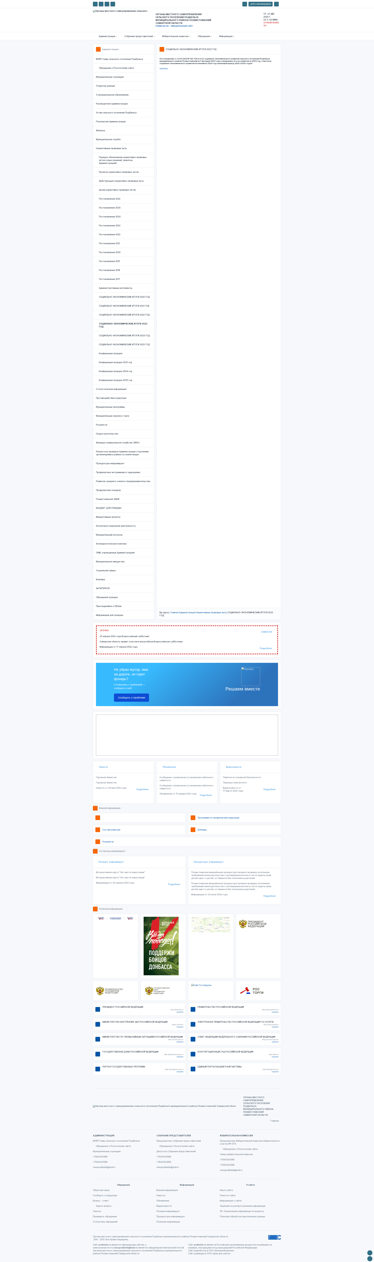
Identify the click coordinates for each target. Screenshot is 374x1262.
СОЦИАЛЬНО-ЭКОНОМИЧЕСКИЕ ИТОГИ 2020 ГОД (124, 297)
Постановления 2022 (109, 234)
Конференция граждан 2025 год (115, 380)
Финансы (100, 130)
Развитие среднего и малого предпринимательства (123, 481)
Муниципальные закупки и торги (112, 416)
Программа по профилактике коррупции (218, 817)
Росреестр (101, 424)
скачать (164, 68)
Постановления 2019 (109, 261)
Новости (103, 767)
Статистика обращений (105, 1221)
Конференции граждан (110, 353)
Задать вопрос (103, 1206)
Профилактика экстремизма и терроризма (118, 472)
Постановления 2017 (109, 279)
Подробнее (266, 648)
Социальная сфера (106, 570)
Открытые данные (105, 86)
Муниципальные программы (110, 407)
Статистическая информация (111, 389)
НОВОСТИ (266, 632)
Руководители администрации (112, 103)
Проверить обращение (105, 1216)
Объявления (169, 767)
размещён (199, 1253)
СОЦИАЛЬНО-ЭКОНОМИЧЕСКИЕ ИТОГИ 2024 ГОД (124, 335)
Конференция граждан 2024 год (115, 371)
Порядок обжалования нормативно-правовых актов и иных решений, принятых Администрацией (123, 160)
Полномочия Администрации (111, 121)
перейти (179, 1012)
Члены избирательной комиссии (236, 1154)
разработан (200, 1250)
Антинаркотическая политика (111, 543)
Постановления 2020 (110, 252)
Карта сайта (226, 1190)
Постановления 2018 (109, 270)
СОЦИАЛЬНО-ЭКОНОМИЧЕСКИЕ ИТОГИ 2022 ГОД (124, 314)
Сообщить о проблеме (131, 697)
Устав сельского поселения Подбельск (116, 112)
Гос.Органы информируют (112, 851)
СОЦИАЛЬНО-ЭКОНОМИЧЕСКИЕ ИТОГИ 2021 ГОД (124, 306)
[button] (106, 36)
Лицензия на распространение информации (242, 1206)
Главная (174, 612)
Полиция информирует (111, 862)
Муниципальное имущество (110, 561)
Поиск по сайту (228, 1195)
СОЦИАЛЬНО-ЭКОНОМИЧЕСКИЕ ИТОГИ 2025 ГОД (124, 344)
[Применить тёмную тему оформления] (112, 4)
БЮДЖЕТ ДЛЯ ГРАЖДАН (108, 508)
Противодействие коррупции (111, 398)
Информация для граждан (109, 615)
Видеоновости (233, 767)
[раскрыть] (244, 4)
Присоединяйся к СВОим (108, 606)
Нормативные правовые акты (111, 148)
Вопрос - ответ (101, 1200)
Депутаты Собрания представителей (176, 1151)
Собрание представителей (173, 1135)
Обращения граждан (107, 597)
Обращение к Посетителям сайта (116, 68)
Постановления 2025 (110, 207)
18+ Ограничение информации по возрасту (242, 1211)
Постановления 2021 (109, 243)
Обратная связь (101, 1190)
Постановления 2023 (109, 225)
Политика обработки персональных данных (242, 1216)
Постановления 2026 (109, 198)
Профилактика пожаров (108, 490)
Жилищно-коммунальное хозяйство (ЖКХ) (118, 442)
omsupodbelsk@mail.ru (104, 1167)
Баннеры (100, 579)
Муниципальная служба (108, 139)
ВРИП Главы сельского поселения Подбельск (119, 59)
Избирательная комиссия (236, 1135)
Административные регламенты (115, 288)
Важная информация (109, 808)
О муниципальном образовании (112, 94)
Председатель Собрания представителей (178, 1141)
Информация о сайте (231, 1200)
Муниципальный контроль (109, 535)
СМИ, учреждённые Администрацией (115, 552)
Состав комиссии (111, 829)
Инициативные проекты (108, 517)
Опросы (97, 1211)
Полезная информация (110, 909)
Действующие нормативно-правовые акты (121, 181)
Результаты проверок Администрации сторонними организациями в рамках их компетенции (122, 453)
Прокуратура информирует (110, 463)
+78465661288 (100, 1156)
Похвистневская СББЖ (108, 499)
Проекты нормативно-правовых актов (119, 172)
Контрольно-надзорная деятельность (116, 526)
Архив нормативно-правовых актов (117, 190)
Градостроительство (107, 433)
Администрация (110, 49)
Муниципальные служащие (110, 77)
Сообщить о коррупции (105, 1195)
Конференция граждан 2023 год (115, 362)
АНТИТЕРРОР (103, 588)
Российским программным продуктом (236, 1244)
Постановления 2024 (110, 216)
